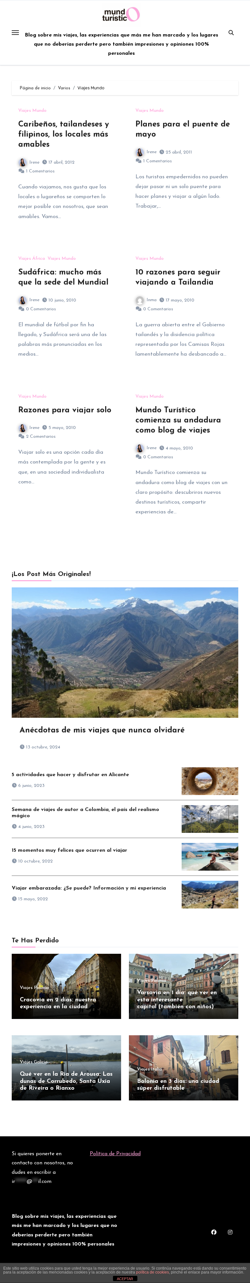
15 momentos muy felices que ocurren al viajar (69, 850)
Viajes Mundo (32, 111)
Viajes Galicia (34, 1062)
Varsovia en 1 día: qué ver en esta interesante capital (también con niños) (177, 1000)
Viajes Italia (149, 1069)
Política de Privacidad (115, 1154)
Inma (151, 300)
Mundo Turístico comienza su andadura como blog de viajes (178, 420)
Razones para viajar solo (64, 410)
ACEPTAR (125, 1279)
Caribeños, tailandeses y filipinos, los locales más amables (63, 135)
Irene (34, 162)
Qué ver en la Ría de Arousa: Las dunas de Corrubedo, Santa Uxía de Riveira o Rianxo (66, 1081)
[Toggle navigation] (15, 32)
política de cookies (152, 1272)
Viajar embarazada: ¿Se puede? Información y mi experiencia (89, 888)
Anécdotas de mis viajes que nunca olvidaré (102, 730)
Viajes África (31, 259)
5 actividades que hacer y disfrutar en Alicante (70, 774)
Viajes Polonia (34, 988)
